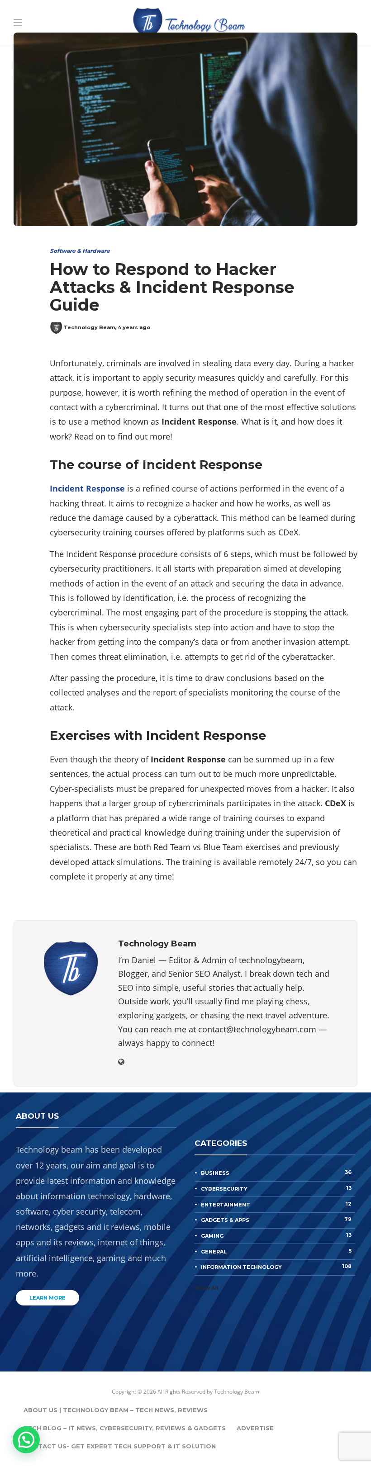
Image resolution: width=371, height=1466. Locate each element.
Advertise (255, 1428)
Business (276, 1172)
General (276, 1251)
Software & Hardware (80, 250)
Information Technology (276, 1266)
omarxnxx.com (294, 33)
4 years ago (134, 327)
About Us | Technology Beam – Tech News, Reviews (116, 1410)
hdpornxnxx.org (231, 33)
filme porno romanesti (154, 33)
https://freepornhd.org (43, 48)
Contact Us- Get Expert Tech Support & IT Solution (120, 1446)
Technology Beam (89, 327)
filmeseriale (84, 33)
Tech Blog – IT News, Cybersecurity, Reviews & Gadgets (125, 1428)
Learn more (47, 1298)
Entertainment (276, 1204)
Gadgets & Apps (276, 1219)
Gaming (276, 1235)
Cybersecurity (276, 1188)
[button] (26, 1439)
